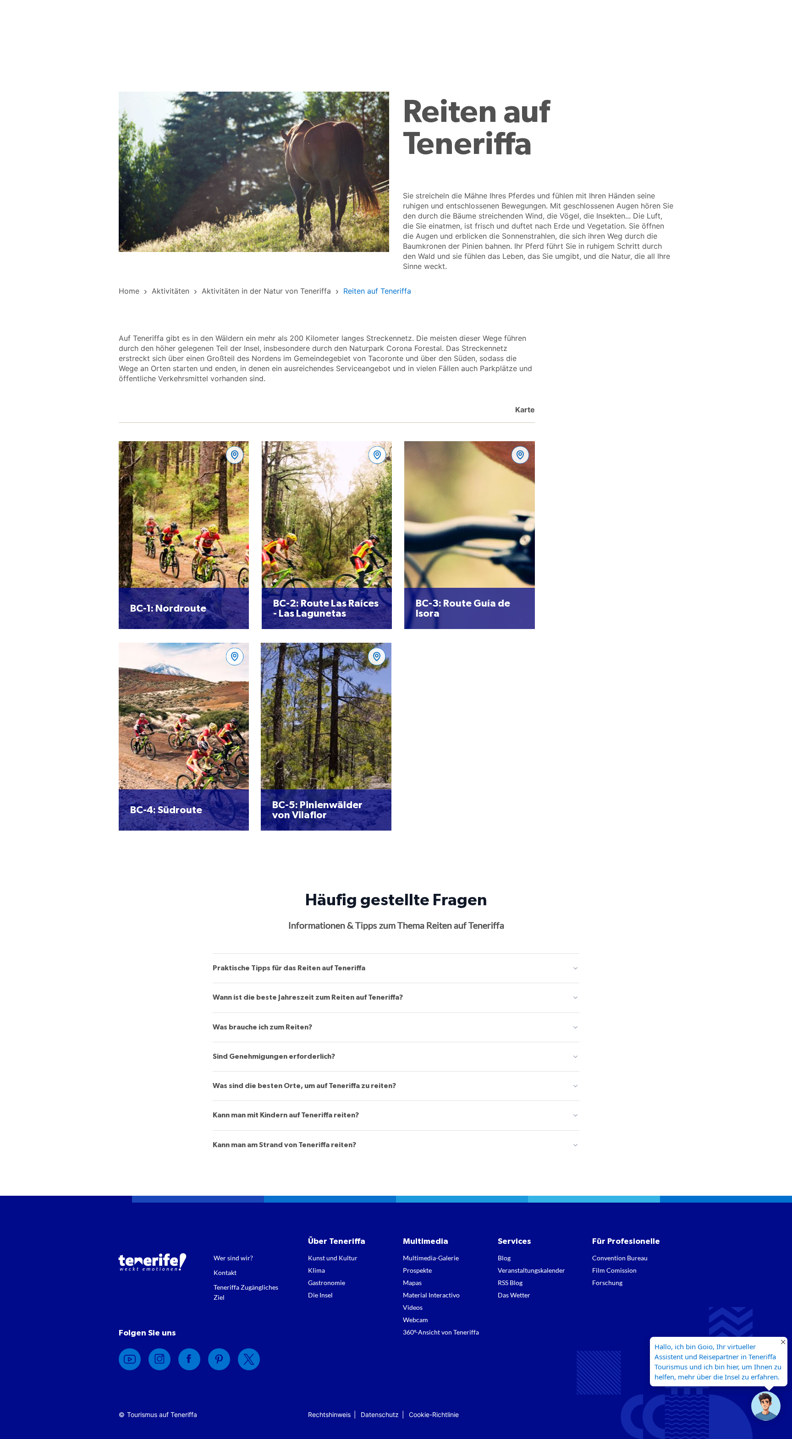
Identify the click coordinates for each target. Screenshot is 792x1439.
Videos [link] (413, 1307)
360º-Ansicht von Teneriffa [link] (441, 1332)
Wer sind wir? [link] (233, 1258)
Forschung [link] (607, 1282)
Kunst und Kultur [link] (333, 1258)
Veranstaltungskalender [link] (531, 1270)
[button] (766, 1406)
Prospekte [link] (417, 1270)
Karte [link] (524, 409)
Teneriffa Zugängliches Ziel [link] (246, 1292)
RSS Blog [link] (510, 1282)
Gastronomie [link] (326, 1282)
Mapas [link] (412, 1282)
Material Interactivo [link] (431, 1295)
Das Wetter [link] (514, 1295)
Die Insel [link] (320, 1295)
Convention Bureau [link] (620, 1258)
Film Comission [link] (614, 1270)
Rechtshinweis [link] (329, 1414)
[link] (129, 290)
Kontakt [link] (225, 1272)
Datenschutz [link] (380, 1414)
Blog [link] (504, 1258)
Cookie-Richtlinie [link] (434, 1414)
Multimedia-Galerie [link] (431, 1258)
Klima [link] (316, 1270)
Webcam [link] (415, 1320)
